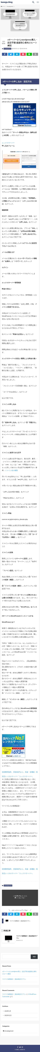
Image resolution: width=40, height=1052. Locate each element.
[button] (4, 54)
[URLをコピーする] (35, 54)
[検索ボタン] (33, 2)
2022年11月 (8, 1015)
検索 (34, 956)
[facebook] (18, 1047)
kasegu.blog (6, 2)
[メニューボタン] (38, 2)
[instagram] (22, 1047)
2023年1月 (7, 1011)
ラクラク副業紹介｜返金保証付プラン (14, 979)
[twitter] (20, 1047)
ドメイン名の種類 (11, 470)
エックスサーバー (8, 143)
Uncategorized (7, 48)
